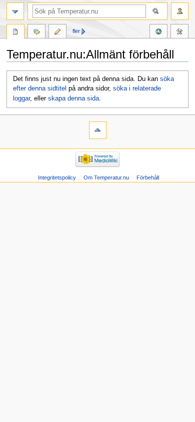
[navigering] (15, 11)
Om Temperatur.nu (106, 177)
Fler (76, 31)
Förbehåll (147, 177)
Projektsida (15, 32)
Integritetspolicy (57, 177)
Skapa (57, 32)
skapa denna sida (73, 98)
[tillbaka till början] (97, 130)
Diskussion (36, 32)
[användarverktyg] (179, 11)
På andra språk (158, 32)
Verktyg (179, 32)
